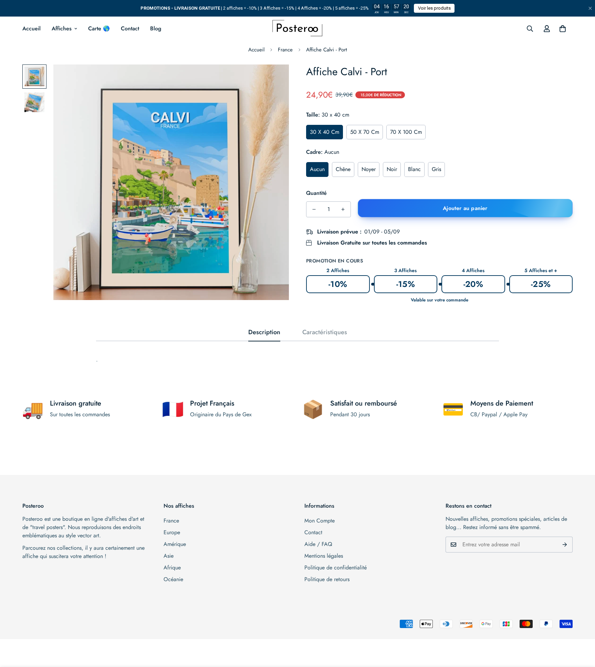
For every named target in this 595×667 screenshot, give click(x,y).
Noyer (369, 169)
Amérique (175, 544)
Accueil (31, 28)
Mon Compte (319, 521)
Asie (169, 556)
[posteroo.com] (297, 29)
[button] (563, 29)
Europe (172, 532)
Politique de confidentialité (335, 567)
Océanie (173, 579)
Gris (436, 169)
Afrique (172, 567)
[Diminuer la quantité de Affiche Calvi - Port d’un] (314, 209)
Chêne (343, 169)
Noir (392, 169)
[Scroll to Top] (581, 629)
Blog (155, 28)
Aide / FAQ (318, 544)
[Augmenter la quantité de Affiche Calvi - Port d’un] (343, 209)
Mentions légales (323, 556)
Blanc (414, 169)
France (285, 49)
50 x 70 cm (364, 132)
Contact (130, 28)
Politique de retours (326, 579)
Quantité (316, 193)
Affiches (62, 28)
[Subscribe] (565, 544)
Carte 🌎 (99, 28)
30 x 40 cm (324, 132)
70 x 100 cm (406, 132)
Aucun (317, 169)
